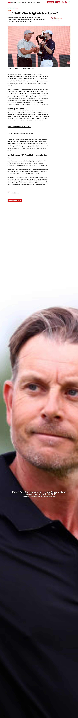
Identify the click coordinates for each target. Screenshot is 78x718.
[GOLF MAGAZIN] (12, 2)
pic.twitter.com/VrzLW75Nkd (19, 127)
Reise (29, 2)
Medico (38, 2)
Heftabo (58, 2)
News (16, 8)
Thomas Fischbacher (58, 18)
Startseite (9, 8)
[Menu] (69, 2)
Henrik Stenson (22, 98)
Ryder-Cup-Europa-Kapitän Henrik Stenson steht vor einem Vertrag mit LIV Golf (39, 493)
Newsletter (50, 2)
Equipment (24, 2)
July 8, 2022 (29, 133)
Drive (19, 2)
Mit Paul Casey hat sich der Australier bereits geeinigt (30, 95)
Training (33, 2)
